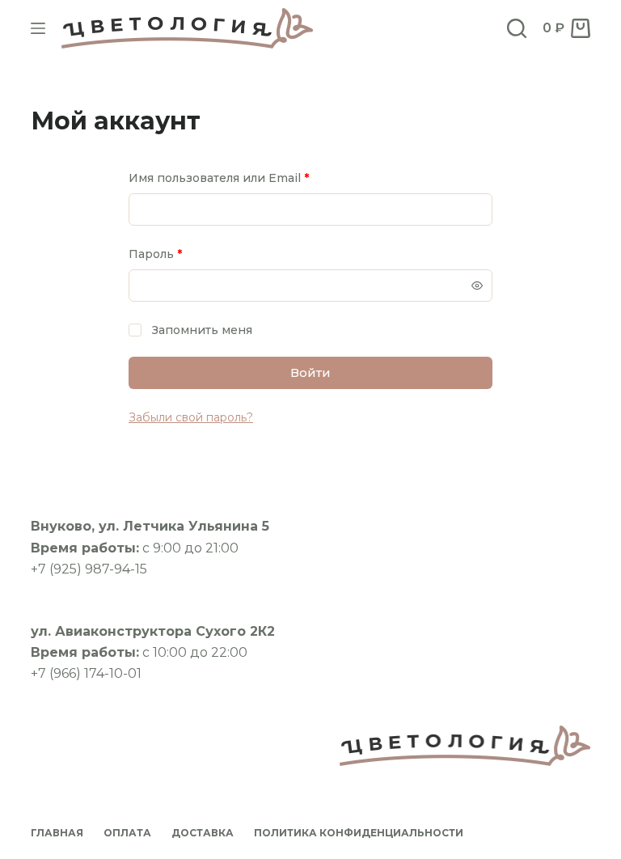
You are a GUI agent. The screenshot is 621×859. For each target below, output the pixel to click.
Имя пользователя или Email (258, 177)
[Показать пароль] (477, 285)
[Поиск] (516, 28)
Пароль (194, 253)
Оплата (127, 833)
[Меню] (38, 28)
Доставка (202, 833)
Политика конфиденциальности (358, 833)
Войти (310, 372)
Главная (57, 833)
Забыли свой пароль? (191, 417)
